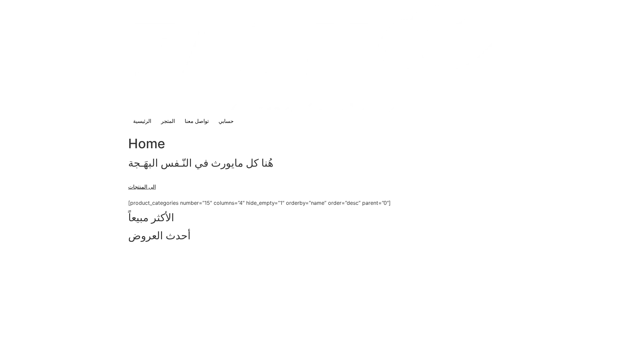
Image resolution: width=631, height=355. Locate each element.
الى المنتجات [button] (142, 187)
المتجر (168, 121)
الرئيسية (142, 121)
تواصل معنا (197, 121)
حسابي (226, 121)
